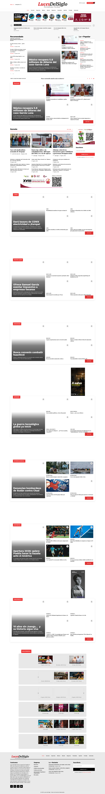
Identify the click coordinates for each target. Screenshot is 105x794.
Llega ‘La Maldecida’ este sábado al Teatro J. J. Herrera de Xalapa (86, 42)
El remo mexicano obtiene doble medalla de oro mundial (81, 560)
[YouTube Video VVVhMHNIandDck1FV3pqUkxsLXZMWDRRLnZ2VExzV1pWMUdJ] (61, 724)
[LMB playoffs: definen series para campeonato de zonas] (57, 532)
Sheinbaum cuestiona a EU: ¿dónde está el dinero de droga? (69, 63)
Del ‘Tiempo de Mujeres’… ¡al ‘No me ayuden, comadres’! (57, 431)
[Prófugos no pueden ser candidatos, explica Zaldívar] (70, 40)
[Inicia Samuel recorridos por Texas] (57, 285)
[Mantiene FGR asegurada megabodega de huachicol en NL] (81, 266)
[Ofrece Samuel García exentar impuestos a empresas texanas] (81, 109)
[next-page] (94, 25)
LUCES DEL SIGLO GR (16, 153)
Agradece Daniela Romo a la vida (78, 615)
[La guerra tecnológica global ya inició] (28, 416)
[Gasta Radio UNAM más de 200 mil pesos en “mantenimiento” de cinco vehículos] (81, 421)
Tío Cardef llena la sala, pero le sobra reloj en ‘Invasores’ (86, 54)
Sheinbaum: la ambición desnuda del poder (85, 49)
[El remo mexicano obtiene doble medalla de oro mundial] (81, 551)
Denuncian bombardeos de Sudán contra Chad (22, 28)
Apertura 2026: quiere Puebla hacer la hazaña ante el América (26, 553)
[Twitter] (91, 78)
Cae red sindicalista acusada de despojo (17, 151)
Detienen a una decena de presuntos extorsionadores (62, 165)
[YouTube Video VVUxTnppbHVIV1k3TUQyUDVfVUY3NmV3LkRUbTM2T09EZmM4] (76, 740)
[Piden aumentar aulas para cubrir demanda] (81, 285)
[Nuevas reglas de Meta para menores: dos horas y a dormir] (81, 485)
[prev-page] (11, 25)
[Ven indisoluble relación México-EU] (81, 349)
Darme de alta (84, 154)
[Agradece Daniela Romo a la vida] (81, 606)
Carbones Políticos (84, 47)
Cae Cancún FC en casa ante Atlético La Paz (56, 560)
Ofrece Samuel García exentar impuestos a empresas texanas (80, 119)
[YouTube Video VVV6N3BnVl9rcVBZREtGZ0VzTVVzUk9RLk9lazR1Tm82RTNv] (76, 708)
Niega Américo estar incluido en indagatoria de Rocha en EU (86, 60)
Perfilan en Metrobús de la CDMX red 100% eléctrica (80, 211)
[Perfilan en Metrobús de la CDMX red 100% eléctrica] (81, 201)
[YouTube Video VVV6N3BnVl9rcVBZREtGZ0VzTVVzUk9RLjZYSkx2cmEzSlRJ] (45, 708)
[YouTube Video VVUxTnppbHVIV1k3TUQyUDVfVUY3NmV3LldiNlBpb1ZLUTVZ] (45, 740)
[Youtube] (94, 78)
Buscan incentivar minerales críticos (54, 358)
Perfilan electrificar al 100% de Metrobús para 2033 (57, 230)
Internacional (49, 475)
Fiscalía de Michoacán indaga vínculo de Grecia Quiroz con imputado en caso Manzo (18, 50)
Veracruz (82, 40)
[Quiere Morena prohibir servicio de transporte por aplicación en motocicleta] (81, 220)
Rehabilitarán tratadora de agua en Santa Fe (56, 210)
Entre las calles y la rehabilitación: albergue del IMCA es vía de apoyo (41, 151)
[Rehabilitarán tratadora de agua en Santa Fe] (57, 201)
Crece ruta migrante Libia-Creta (60, 28)
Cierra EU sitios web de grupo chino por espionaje (81, 28)
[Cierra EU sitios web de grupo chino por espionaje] (57, 485)
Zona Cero (72, 429)
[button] (18, 4)
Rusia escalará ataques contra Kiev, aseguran (42, 28)
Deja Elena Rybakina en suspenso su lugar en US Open (81, 541)
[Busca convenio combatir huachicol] (28, 342)
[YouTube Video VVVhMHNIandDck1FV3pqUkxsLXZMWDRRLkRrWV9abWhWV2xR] (45, 724)
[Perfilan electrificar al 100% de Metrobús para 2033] (57, 220)
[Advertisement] (52, 248)
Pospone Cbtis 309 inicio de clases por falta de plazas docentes (19, 169)
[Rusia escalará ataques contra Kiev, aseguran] (57, 468)
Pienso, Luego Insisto (50, 429)
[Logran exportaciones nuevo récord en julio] (57, 330)
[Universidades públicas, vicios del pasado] (57, 404)
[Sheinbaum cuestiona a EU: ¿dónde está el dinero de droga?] (70, 55)
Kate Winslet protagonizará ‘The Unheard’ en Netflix (81, 635)
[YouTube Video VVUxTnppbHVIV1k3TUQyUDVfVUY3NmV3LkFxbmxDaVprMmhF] (61, 740)
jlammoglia (35, 155)
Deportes (48, 539)
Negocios (48, 338)
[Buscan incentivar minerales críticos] (57, 349)
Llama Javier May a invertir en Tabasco (41, 159)
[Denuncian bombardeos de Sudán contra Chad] (28, 480)
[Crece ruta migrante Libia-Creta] (81, 468)
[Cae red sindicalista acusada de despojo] (20, 141)
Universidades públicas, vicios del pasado (56, 413)
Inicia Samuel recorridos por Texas (54, 294)
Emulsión (48, 411)
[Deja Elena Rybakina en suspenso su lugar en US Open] (81, 532)
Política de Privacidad (89, 157)
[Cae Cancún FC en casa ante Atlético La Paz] (57, 551)
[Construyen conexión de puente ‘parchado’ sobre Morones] (57, 266)
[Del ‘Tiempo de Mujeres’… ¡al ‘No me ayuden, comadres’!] (57, 421)
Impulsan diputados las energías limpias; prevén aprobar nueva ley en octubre (41, 165)
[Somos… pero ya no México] (81, 404)
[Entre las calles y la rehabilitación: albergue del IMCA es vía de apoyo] (42, 141)
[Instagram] (89, 78)
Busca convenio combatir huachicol (28, 353)
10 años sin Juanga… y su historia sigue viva (27, 627)
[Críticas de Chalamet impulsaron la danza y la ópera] (57, 606)
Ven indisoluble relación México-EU (78, 358)
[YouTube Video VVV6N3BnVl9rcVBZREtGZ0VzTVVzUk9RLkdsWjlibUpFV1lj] (61, 708)
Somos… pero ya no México (76, 413)
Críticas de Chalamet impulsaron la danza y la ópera (57, 616)
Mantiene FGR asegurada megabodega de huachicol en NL (80, 276)
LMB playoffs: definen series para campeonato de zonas (57, 541)
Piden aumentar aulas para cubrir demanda (80, 294)
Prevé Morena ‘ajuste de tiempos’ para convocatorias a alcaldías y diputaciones (86, 66)
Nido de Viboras (73, 411)
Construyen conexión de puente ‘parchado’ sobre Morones (57, 276)
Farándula (82, 52)
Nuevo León (72, 116)
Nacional (12, 46)
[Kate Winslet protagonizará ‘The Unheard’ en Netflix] (81, 625)
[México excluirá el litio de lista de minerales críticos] (81, 330)
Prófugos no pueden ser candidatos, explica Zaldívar (68, 47)
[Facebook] (87, 78)
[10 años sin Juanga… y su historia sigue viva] (28, 618)
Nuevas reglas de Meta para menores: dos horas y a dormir (81, 495)
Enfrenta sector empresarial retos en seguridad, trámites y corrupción (62, 169)
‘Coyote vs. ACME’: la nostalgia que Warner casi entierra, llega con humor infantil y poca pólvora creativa (57, 636)
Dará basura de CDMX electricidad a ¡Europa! (26, 223)
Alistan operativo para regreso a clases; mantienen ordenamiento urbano (20, 165)
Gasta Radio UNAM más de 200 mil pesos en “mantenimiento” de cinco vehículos (80, 431)
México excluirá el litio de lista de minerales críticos (80, 340)
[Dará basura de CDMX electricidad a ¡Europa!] (28, 213)
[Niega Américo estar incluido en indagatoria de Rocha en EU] (57, 109)
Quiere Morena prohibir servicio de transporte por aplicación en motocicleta (81, 230)
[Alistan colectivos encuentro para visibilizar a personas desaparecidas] (63, 141)
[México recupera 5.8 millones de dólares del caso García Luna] (43, 54)
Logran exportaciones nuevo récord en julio (56, 339)
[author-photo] (11, 154)
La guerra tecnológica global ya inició (26, 425)
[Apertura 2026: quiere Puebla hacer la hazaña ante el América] (28, 544)
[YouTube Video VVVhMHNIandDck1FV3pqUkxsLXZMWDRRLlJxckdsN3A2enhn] (76, 724)
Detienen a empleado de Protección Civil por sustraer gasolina (20, 160)
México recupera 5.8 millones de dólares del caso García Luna (43, 62)
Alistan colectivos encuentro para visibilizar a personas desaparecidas (63, 151)
